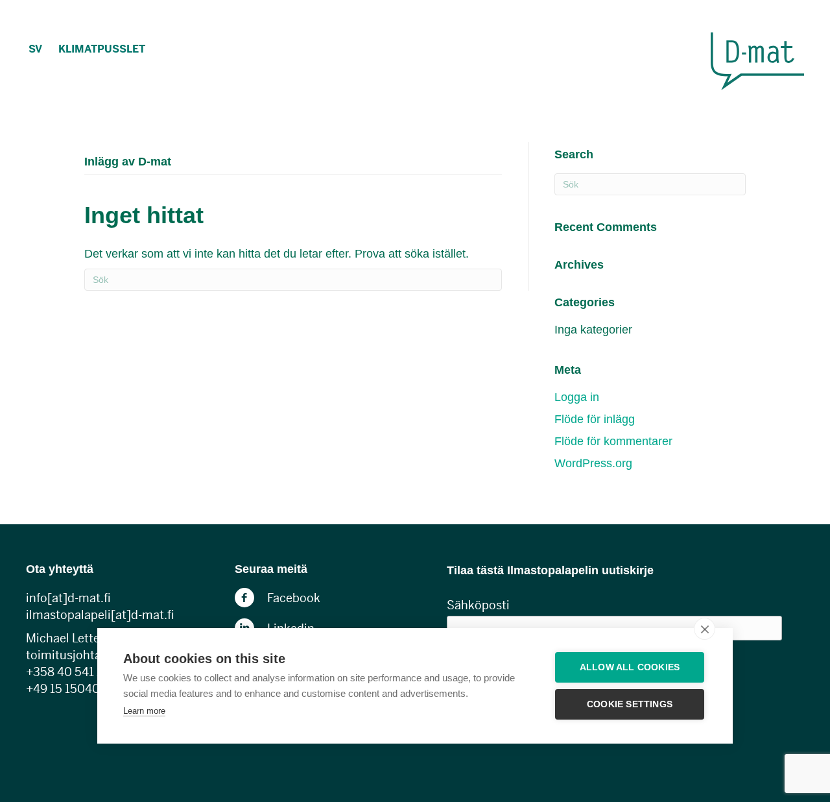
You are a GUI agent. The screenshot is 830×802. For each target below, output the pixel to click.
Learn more (144, 711)
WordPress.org (593, 463)
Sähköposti (478, 605)
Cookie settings (629, 704)
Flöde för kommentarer (613, 441)
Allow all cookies (630, 667)
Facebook (293, 597)
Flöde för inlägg (594, 419)
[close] (704, 629)
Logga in (576, 397)
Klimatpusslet (101, 49)
